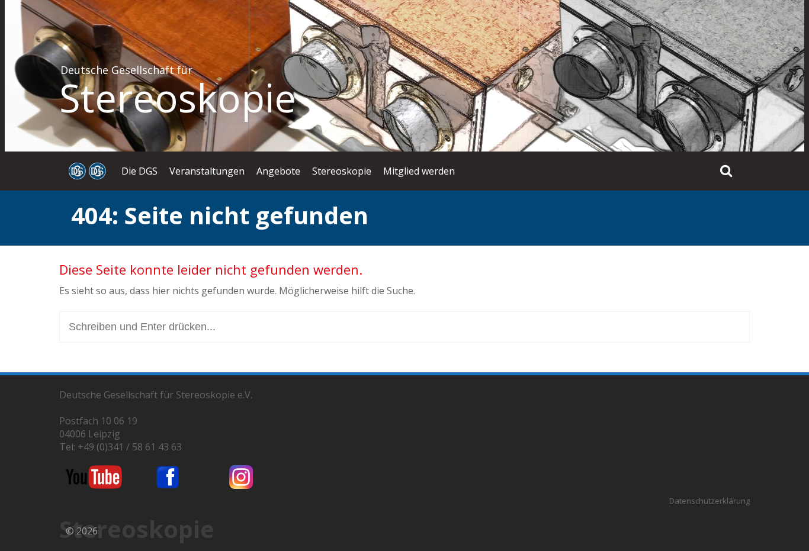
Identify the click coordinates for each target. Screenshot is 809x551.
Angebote (278, 171)
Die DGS (139, 171)
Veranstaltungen (207, 171)
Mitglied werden (419, 171)
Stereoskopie (177, 98)
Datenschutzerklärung (709, 500)
